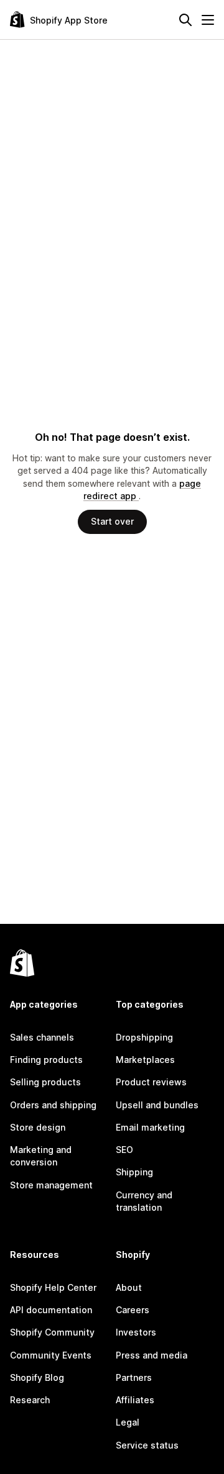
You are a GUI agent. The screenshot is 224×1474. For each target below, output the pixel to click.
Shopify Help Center (53, 1287)
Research (30, 1400)
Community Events (50, 1355)
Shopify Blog (37, 1377)
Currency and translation (144, 1201)
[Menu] (208, 20)
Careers (132, 1309)
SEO (124, 1149)
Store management (51, 1185)
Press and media (151, 1355)
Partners (134, 1377)
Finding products (46, 1059)
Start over (112, 521)
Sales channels (42, 1037)
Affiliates (135, 1400)
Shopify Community (52, 1332)
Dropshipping (144, 1037)
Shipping (134, 1172)
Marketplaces (145, 1059)
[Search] (185, 20)
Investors (136, 1332)
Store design (37, 1127)
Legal (127, 1422)
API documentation (51, 1309)
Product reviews (151, 1082)
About (129, 1287)
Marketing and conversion (41, 1155)
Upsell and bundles (157, 1105)
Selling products (45, 1082)
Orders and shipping (53, 1105)
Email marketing (150, 1127)
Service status (147, 1445)
